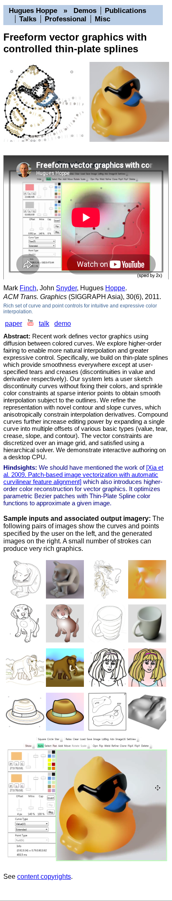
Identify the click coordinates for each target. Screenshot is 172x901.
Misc (102, 19)
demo (62, 323)
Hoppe (115, 288)
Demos (84, 11)
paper (13, 323)
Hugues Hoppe (33, 11)
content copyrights (44, 876)
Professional (65, 19)
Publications (125, 11)
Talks (27, 19)
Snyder (66, 288)
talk (44, 323)
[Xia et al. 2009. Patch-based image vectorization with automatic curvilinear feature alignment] (83, 474)
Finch (28, 288)
